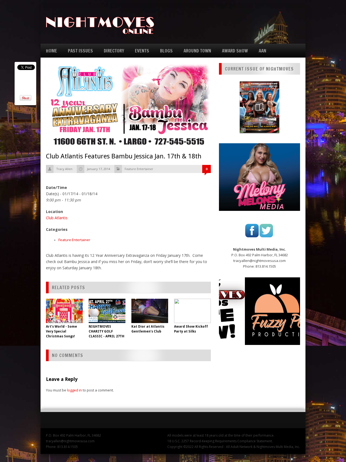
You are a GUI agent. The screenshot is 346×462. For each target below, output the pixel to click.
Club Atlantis (57, 217)
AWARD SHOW (235, 50)
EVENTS (142, 50)
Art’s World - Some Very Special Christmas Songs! (61, 331)
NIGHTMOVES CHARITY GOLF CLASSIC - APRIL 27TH (106, 331)
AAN (262, 50)
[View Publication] (259, 107)
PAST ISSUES (80, 50)
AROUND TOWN (197, 50)
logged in (74, 390)
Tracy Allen (64, 169)
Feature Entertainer (139, 169)
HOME (51, 50)
